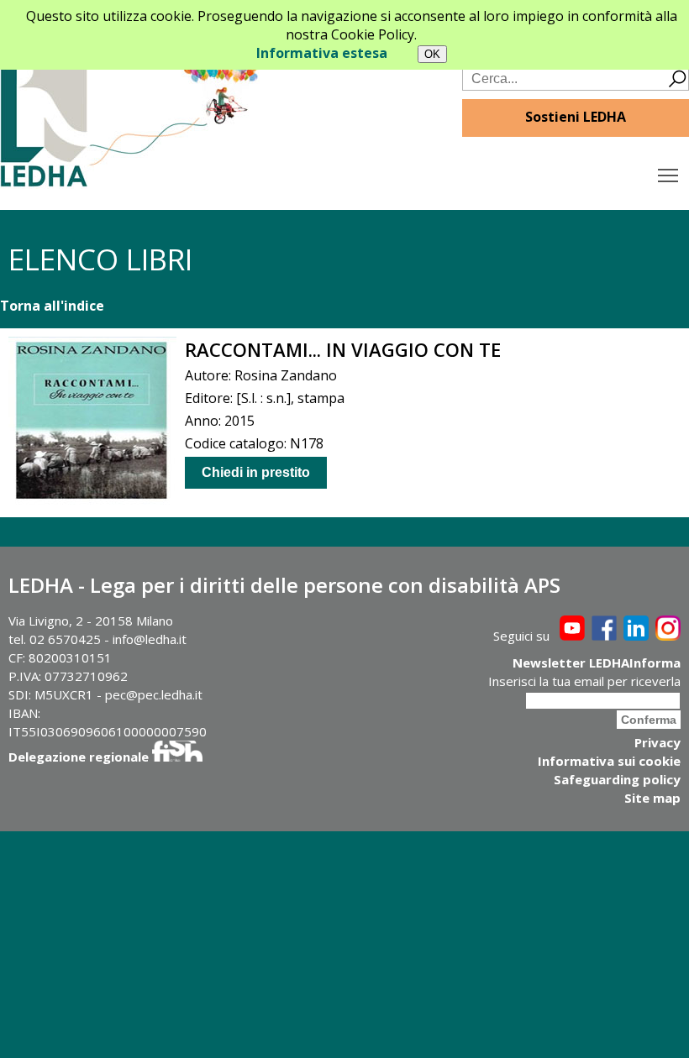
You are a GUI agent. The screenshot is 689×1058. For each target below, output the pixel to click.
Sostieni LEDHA (575, 116)
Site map (652, 797)
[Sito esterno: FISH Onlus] (177, 756)
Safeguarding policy (617, 779)
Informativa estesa (321, 53)
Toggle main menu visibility (668, 174)
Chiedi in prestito (256, 472)
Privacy (657, 742)
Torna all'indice (52, 305)
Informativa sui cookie (609, 760)
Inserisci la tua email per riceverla (584, 681)
